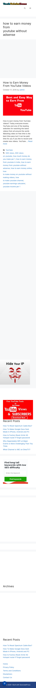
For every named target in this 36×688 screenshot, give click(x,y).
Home (5, 664)
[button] (25, 8)
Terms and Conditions (12, 671)
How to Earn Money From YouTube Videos (17, 84)
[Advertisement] (18, 59)
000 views (10, 153)
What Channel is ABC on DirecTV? (16, 450)
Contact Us (7, 677)
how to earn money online (21, 168)
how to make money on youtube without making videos (17, 174)
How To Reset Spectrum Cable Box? (17, 426)
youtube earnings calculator (14, 183)
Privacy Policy (8, 667)
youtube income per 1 (11, 187)
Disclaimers (7, 674)
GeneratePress (25, 685)
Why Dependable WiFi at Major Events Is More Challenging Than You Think (18, 443)
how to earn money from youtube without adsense (17, 165)
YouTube (9, 150)
